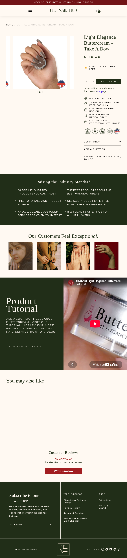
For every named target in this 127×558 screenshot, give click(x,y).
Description (92, 141)
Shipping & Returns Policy (75, 501)
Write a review (63, 471)
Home (9, 24)
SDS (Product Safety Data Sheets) (76, 520)
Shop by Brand (104, 507)
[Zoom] (63, 39)
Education (105, 500)
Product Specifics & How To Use (102, 158)
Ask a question (94, 149)
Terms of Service (74, 513)
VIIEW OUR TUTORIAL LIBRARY (25, 346)
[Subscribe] (50, 525)
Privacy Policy (72, 508)
